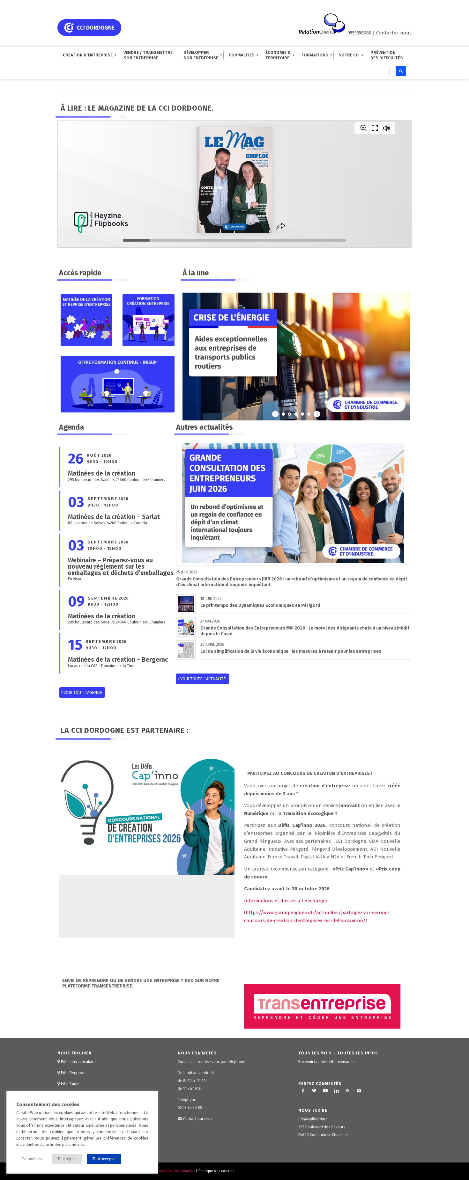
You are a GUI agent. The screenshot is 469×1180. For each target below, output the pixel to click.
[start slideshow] (276, 414)
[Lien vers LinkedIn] (336, 1091)
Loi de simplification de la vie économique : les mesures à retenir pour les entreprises (290, 651)
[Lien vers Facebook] (303, 1091)
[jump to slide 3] (296, 414)
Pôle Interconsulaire (78, 1062)
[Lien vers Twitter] (314, 1091)
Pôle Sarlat (70, 1084)
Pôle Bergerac (73, 1073)
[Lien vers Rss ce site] (348, 1091)
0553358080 (359, 33)
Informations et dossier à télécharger (285, 901)
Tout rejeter (67, 1159)
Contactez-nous (394, 33)
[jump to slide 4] (302, 414)
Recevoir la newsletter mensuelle (327, 1062)
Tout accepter (104, 1159)
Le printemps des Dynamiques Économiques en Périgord (260, 605)
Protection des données (175, 1171)
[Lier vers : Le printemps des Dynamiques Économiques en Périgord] (186, 604)
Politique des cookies (216, 1171)
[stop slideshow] (316, 414)
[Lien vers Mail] (359, 1091)
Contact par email (198, 1119)
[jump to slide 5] (309, 414)
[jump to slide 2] (290, 414)
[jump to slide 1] (283, 414)
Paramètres (32, 1159)
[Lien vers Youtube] (325, 1091)
